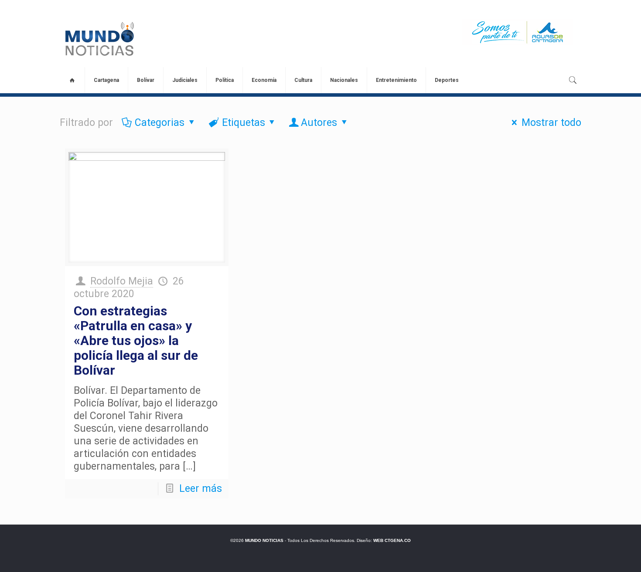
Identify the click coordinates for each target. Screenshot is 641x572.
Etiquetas (243, 123)
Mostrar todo (551, 123)
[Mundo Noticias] (99, 38)
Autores (319, 123)
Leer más (200, 488)
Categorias (159, 123)
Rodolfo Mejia (121, 281)
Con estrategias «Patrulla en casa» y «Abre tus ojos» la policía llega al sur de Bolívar (136, 340)
